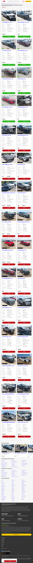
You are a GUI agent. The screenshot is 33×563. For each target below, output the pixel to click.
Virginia (3, 485)
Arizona (13, 486)
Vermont (3, 500)
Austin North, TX (24, 460)
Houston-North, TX (24, 464)
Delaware (23, 499)
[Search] (19, 1)
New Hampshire (4, 496)
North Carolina (24, 481)
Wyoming (13, 500)
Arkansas (3, 491)
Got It (10, 561)
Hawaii (2, 495)
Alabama (13, 490)
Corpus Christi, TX (14, 461)
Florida (2, 482)
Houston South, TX (4, 464)
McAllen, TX (23, 465)
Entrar (23, 1)
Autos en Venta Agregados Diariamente (23, 520)
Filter (4, 7)
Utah (22, 494)
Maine (12, 495)
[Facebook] (3, 548)
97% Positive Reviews (4, 524)
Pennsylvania (13, 485)
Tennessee (23, 486)
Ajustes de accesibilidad (6, 551)
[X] (4, 548)
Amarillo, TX (13, 460)
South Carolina (4, 486)
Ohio (12, 482)
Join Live (9, 36)
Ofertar (9, 150)
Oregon (13, 487)
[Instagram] (2, 548)
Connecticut (23, 495)
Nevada (13, 494)
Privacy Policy (29, 558)
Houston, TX (13, 464)
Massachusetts (24, 485)
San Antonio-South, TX (15, 476)
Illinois (2, 481)
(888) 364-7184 (9, 555)
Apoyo (2, 546)
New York (13, 481)
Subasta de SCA (4, 3)
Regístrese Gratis (16, 534)
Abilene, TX (3, 460)
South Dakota (23, 496)
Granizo (14, 3)
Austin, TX (3, 461)
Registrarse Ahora (28, 1)
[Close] (16, 559)
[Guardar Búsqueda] (30, 7)
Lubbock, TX (13, 465)
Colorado (23, 490)
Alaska (12, 499)
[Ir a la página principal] (4, 1)
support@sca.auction (14, 555)
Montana (13, 496)
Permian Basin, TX (4, 476)
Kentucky (13, 491)
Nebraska (3, 494)
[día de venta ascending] (28, 7)
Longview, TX (3, 465)
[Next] (21, 440)
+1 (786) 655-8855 (4, 555)
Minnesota (3, 490)
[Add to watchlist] (15, 11)
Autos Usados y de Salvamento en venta (7, 515)
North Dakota (3, 499)
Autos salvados (9, 3)
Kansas (3, 487)
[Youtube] (6, 548)
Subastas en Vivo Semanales (6, 520)
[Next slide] (14, 16)
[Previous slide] (3, 16)
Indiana (23, 482)
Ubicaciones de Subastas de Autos (23, 515)
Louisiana (23, 487)
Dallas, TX (23, 461)
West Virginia (23, 491)
